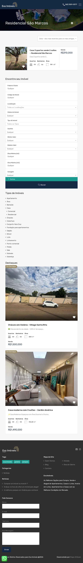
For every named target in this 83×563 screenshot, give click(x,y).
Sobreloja (10, 257)
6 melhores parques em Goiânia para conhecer (21, 490)
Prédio (9, 247)
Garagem (11, 172)
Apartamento (12, 198)
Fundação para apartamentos (18, 227)
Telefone (5, 521)
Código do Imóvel (13, 95)
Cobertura (10, 221)
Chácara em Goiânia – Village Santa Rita (27, 325)
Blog (46, 464)
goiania (17, 462)
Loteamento (11, 240)
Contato (48, 468)
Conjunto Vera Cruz (14, 224)
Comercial (11, 211)
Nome (4, 502)
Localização (12, 104)
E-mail (4, 512)
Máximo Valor (12, 145)
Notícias (7, 473)
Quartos (10, 128)
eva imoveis (7, 462)
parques (25, 462)
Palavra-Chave (13, 85)
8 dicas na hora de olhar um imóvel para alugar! (21, 487)
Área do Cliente (69, 464)
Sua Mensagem (7, 531)
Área (8, 202)
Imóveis (66, 461)
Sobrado (10, 253)
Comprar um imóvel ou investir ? (16, 484)
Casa (8, 208)
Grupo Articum (75, 557)
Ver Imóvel (16, 65)
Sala (8, 250)
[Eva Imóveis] (10, 7)
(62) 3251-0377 (71, 4)
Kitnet (9, 234)
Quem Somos (50, 461)
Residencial (12, 215)
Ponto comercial (13, 244)
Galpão (9, 231)
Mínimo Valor (12, 137)
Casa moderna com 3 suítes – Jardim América (30, 410)
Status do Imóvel (13, 112)
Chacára (10, 218)
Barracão (10, 205)
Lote (8, 237)
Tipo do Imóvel (12, 120)
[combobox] (58, 38)
